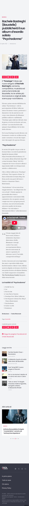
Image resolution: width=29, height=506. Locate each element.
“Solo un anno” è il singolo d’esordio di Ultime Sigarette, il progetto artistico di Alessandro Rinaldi (17, 385)
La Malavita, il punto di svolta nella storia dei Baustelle (17, 360)
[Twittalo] (12, 77)
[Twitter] (18, 469)
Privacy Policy (6, 488)
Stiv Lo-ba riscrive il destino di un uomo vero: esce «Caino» (17, 375)
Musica (4, 17)
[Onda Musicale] (5, 468)
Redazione (13, 44)
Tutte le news (6, 480)
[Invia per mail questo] (4, 77)
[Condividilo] (8, 77)
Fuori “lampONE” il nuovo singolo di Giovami (15, 368)
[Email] (25, 469)
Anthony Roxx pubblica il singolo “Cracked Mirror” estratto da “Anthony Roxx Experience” (13, 431)
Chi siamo (5, 484)
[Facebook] (15, 469)
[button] (10, 438)
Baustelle (7, 319)
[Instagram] (22, 469)
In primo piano (7, 476)
